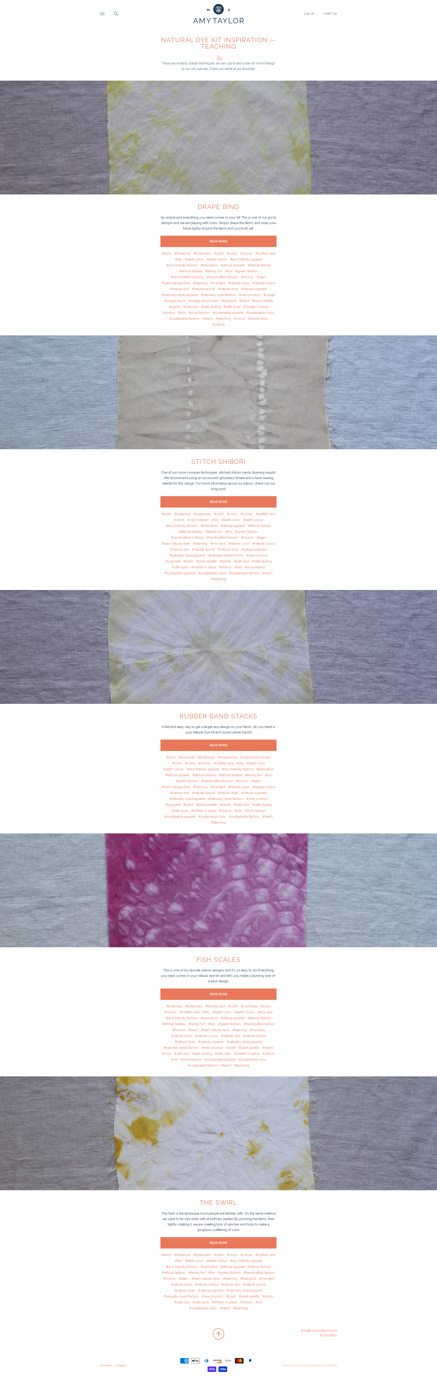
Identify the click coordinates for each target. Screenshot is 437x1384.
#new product (249, 295)
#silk (181, 312)
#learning (200, 283)
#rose (166, 1053)
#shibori (169, 312)
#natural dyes (228, 289)
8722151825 (328, 1335)
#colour (246, 253)
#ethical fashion (259, 265)
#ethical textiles (190, 271)
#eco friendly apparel (246, 259)
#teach (208, 318)
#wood (239, 318)
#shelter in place (255, 307)
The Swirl (219, 1202)
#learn (261, 277)
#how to (247, 277)
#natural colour (264, 283)
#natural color (239, 283)
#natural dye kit (203, 289)
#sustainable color (260, 312)
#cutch (179, 520)
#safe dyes (232, 307)
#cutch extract (197, 520)
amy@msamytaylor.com (319, 1330)
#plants (174, 307)
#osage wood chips (203, 301)
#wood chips (258, 318)
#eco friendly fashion (182, 265)
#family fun (214, 271)
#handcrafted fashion (222, 277)
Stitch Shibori (218, 461)
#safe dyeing (211, 307)
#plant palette (262, 301)
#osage (269, 295)
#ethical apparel (233, 265)
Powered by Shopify (324, 1365)
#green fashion (246, 271)
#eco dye (265, 1012)
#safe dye (190, 307)
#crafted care (265, 253)
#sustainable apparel (228, 312)
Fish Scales (218, 959)
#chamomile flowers (255, 757)
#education (209, 265)
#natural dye (179, 289)
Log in (309, 13)
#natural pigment (254, 289)
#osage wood (175, 301)
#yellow (218, 324)
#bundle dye (215, 1006)
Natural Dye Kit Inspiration (214, 40)
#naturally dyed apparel (180, 295)
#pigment (229, 301)
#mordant (218, 283)
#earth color (194, 259)
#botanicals (202, 253)
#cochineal (249, 1006)
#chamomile (227, 757)
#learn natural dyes (176, 283)
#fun (228, 271)
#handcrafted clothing (187, 277)
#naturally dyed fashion (218, 295)
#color (232, 253)
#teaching (223, 318)
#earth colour (217, 259)
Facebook (106, 1365)
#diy (178, 259)
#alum (166, 253)
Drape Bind (218, 207)
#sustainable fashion (184, 318)
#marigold (248, 1278)
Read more (218, 241)
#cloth (219, 253)
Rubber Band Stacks (219, 716)
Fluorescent (300, 1365)
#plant (244, 301)
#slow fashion (199, 312)
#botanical (182, 253)
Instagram (121, 1365)
